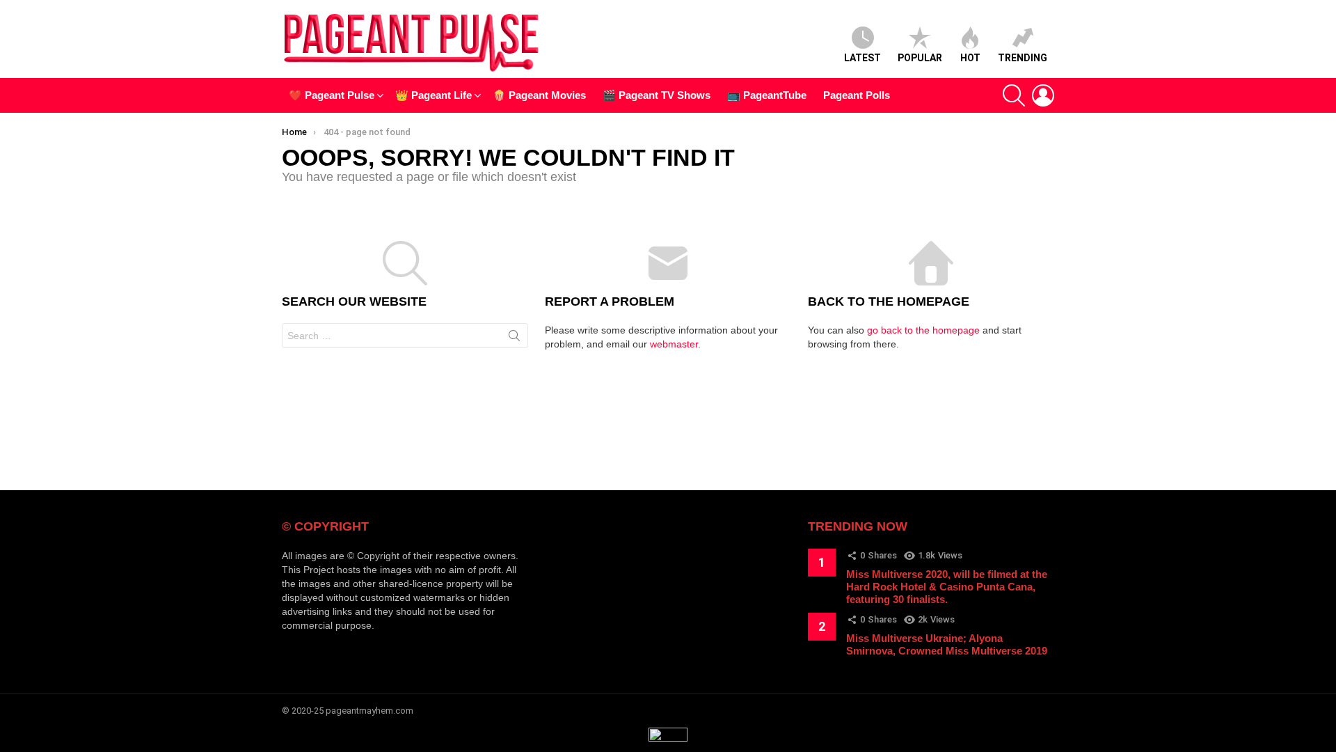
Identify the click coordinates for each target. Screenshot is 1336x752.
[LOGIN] (1043, 95)
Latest (862, 57)
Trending (1022, 57)
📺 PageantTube (766, 95)
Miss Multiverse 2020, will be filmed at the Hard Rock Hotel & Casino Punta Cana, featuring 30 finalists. (946, 586)
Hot (970, 57)
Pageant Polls (856, 95)
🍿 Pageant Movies (539, 95)
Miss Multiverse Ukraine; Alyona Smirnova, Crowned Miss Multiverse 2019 (946, 644)
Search (514, 338)
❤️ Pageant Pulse (331, 95)
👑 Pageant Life (433, 95)
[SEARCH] (1014, 95)
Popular (920, 57)
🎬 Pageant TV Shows (656, 95)
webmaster (674, 344)
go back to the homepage (923, 330)
